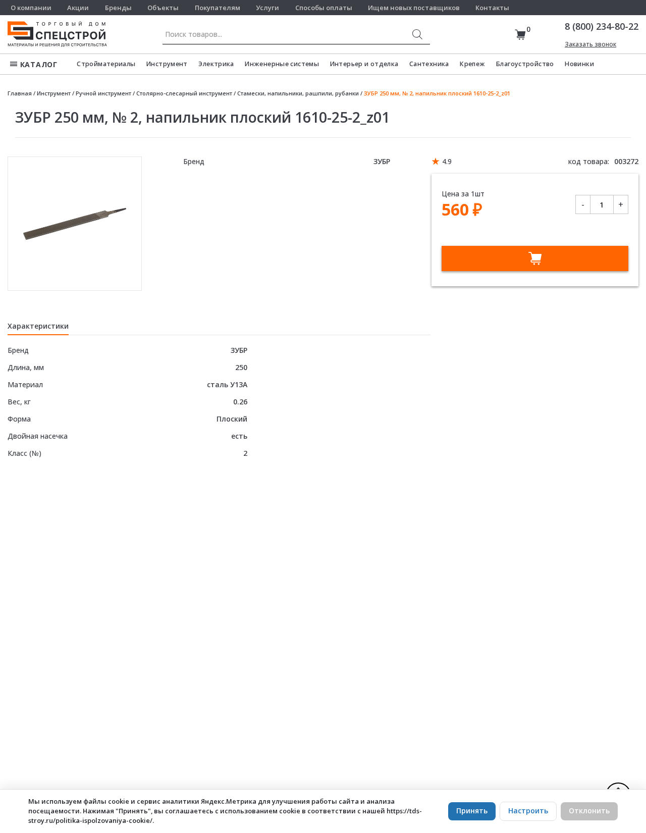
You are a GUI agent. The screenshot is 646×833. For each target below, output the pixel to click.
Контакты (492, 7)
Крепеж (472, 64)
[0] (520, 34)
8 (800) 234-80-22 (601, 26)
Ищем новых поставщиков (414, 7)
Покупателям (217, 7)
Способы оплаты (323, 7)
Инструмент (167, 64)
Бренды (118, 7)
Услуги (267, 7)
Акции (78, 7)
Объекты (163, 7)
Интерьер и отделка (364, 64)
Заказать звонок (590, 44)
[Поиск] (417, 34)
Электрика (216, 64)
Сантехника (429, 64)
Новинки (579, 64)
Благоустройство (525, 64)
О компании (31, 7)
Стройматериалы (106, 64)
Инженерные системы (282, 64)
